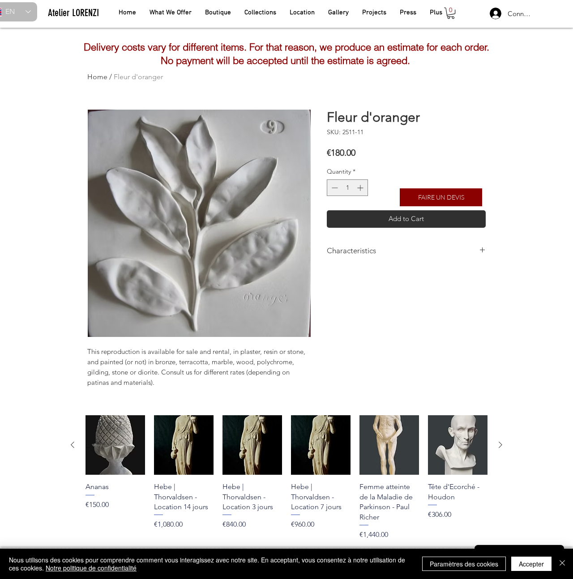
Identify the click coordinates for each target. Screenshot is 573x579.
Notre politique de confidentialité (91, 567)
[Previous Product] (72, 444)
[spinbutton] (347, 188)
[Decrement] (333, 188)
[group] (286, 477)
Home (97, 76)
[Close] (562, 564)
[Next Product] (500, 444)
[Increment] (361, 188)
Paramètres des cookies (464, 563)
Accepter (531, 563)
